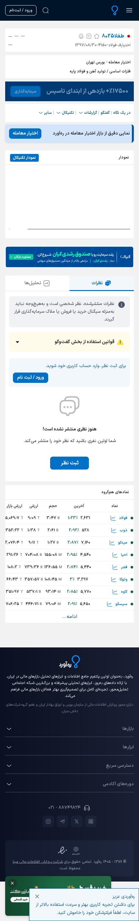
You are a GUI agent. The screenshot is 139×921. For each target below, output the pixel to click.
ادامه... (69, 617)
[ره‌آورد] (115, 10)
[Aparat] (91, 821)
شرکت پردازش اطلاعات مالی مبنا (38, 862)
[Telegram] (62, 821)
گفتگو (105, 113)
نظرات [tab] (97, 283)
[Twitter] (76, 821)
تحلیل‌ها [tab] (33, 283)
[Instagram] (48, 821)
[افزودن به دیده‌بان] (96, 36)
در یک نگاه (122, 113)
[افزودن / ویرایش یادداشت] (89, 36)
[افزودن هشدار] (81, 36)
